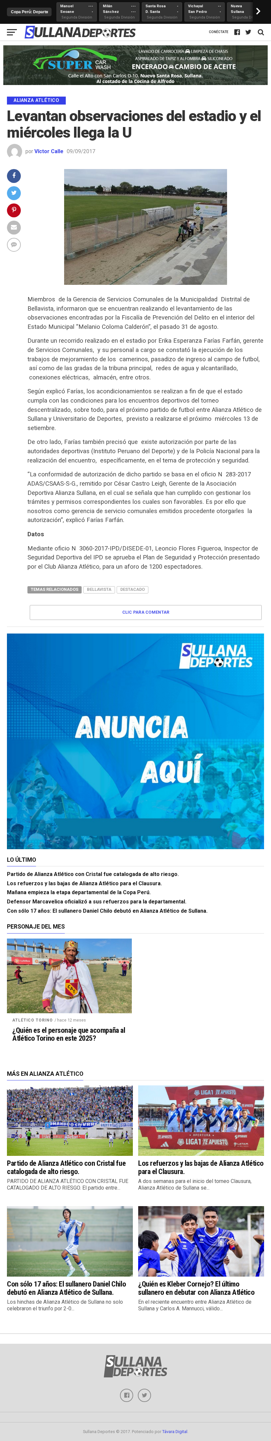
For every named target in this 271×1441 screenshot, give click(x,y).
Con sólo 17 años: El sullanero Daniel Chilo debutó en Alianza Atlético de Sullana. (107, 911)
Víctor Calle (48, 151)
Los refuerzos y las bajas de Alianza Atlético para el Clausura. (84, 883)
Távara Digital (174, 1431)
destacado (132, 589)
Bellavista (99, 589)
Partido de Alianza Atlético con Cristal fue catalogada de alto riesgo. (93, 874)
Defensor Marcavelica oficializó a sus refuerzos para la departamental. (96, 901)
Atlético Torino (32, 1020)
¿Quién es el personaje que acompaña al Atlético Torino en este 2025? (68, 1034)
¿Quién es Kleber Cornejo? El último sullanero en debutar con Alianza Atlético (196, 1288)
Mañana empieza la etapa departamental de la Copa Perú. (79, 892)
